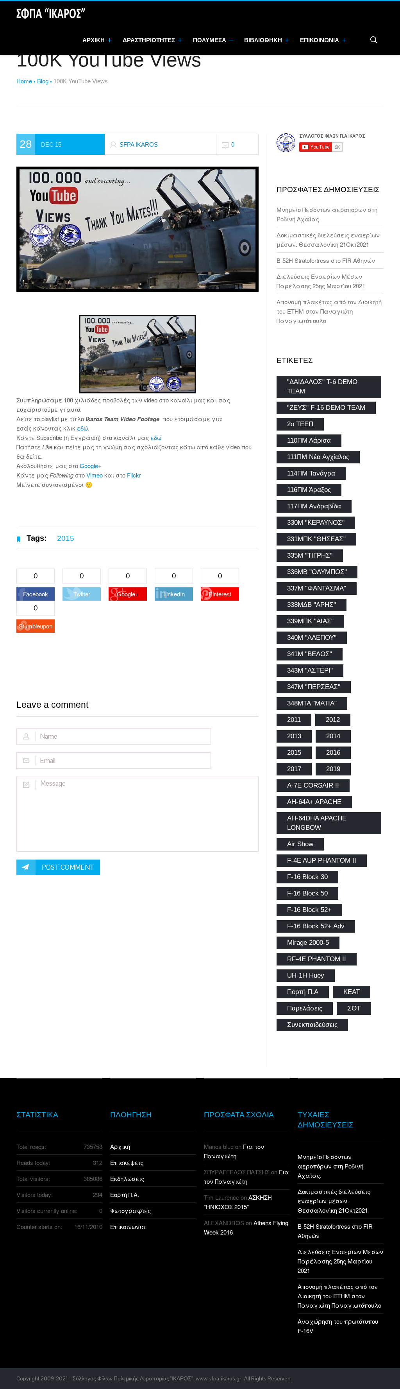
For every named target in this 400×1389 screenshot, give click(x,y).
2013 (294, 736)
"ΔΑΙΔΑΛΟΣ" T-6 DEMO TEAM (322, 386)
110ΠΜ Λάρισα (309, 440)
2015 (65, 538)
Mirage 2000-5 (308, 942)
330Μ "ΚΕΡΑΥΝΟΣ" (316, 522)
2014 (333, 736)
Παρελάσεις (304, 1008)
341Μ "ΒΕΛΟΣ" (309, 654)
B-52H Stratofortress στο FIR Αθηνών (326, 260)
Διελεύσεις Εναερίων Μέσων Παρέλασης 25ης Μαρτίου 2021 (340, 1260)
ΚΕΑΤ (351, 992)
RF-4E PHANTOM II (316, 959)
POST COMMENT (68, 867)
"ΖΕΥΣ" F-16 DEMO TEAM (326, 407)
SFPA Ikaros (139, 144)
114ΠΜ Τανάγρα (311, 473)
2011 (294, 719)
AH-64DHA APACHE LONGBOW (316, 823)
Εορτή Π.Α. (124, 1194)
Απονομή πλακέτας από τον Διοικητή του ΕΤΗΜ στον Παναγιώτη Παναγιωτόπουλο (329, 311)
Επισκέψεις (126, 1162)
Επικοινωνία (128, 1226)
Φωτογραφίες (130, 1210)
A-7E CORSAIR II (313, 785)
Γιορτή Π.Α (302, 992)
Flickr (134, 475)
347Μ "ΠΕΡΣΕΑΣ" (313, 687)
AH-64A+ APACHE (314, 802)
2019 (333, 769)
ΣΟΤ (354, 1008)
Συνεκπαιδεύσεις (312, 1024)
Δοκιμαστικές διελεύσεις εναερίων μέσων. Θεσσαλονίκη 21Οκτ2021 (334, 1200)
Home (24, 81)
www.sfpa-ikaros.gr (218, 1378)
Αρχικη (94, 40)
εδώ (82, 428)
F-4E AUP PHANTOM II (321, 860)
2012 (333, 719)
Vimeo (94, 475)
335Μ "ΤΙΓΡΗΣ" (309, 555)
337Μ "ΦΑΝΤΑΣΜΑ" (316, 588)
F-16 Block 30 (307, 877)
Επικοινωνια (320, 40)
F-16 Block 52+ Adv (316, 926)
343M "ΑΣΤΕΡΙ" (310, 670)
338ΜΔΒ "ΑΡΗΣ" (311, 604)
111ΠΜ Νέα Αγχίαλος (318, 457)
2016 (333, 752)
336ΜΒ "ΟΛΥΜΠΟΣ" (317, 572)
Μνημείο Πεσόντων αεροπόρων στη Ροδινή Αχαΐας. (330, 1165)
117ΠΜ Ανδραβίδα (314, 506)
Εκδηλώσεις (127, 1178)
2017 (294, 769)
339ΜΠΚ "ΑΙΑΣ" (310, 621)
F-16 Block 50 (307, 893)
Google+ (91, 465)
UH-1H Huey (305, 975)
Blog (42, 81)
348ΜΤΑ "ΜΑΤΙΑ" (312, 703)
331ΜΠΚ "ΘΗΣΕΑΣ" (316, 539)
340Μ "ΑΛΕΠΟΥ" (311, 637)
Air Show (300, 844)
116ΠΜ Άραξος (309, 490)
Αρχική (120, 1146)
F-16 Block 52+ (309, 909)
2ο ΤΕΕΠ (300, 424)
